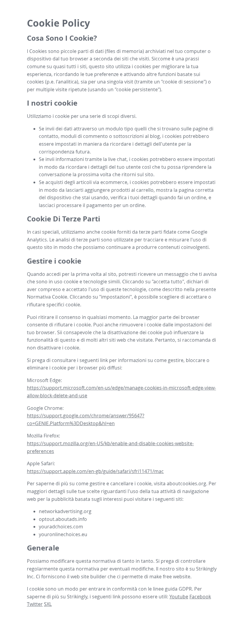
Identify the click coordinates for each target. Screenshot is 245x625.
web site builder (88, 576)
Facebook (200, 596)
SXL (48, 604)
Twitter (35, 604)
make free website (169, 576)
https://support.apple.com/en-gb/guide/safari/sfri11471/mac (95, 471)
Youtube (178, 596)
